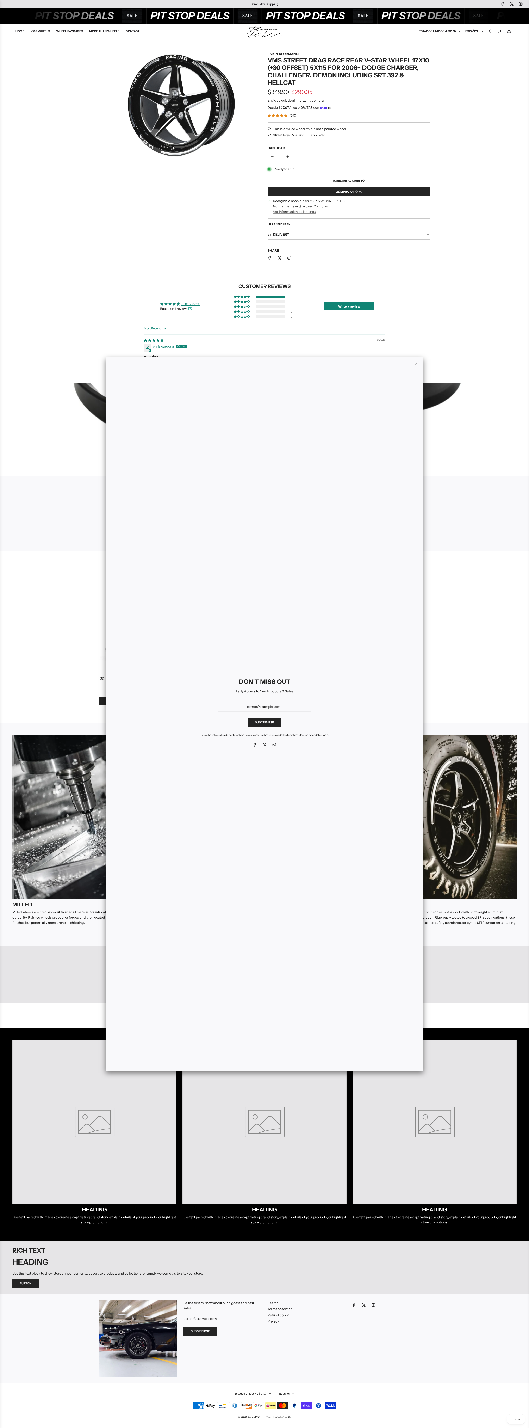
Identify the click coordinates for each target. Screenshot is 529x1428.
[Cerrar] (415, 364)
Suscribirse (264, 722)
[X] (264, 744)
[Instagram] (274, 744)
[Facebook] (254, 744)
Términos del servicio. (316, 734)
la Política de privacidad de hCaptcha (277, 734)
